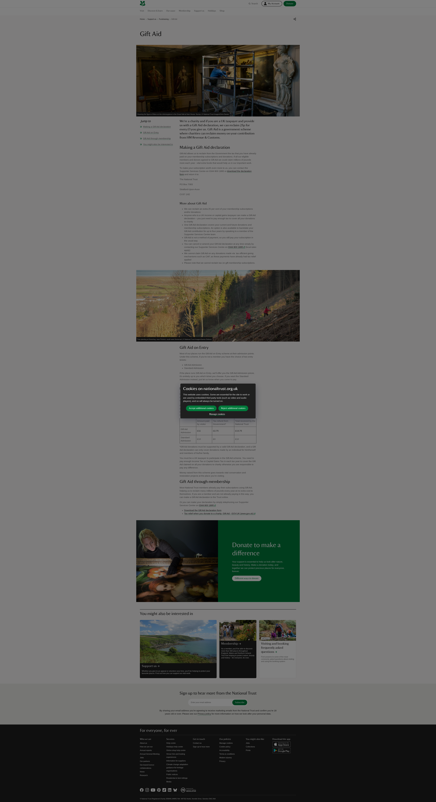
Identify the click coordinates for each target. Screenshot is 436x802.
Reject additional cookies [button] (233, 408)
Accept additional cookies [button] (201, 408)
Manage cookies (217, 414)
